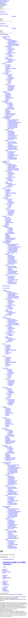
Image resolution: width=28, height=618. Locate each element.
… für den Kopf (8, 74)
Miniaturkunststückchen (13, 149)
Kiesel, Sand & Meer (12, 143)
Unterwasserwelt (11, 136)
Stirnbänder (10, 77)
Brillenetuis (10, 89)
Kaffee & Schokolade (12, 146)
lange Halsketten (11, 42)
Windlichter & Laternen (10, 113)
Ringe (6, 57)
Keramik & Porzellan (10, 108)
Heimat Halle (11, 139)
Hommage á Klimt (12, 493)
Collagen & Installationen (10, 68)
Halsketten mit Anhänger (13, 44)
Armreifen (10, 55)
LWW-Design (12, 594)
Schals (9, 81)
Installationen (11, 107)
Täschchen (10, 90)
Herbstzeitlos (11, 145)
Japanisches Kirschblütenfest (14, 122)
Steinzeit (10, 144)
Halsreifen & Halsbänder (13, 297)
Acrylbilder (7, 64)
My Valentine (11, 154)
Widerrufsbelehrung (7, 571)
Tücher (9, 80)
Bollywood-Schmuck (12, 138)
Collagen (10, 106)
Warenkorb (14, 16)
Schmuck (5, 37)
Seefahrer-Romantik (12, 157)
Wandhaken (8, 111)
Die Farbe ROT (11, 133)
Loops (9, 83)
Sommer (7, 129)
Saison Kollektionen (7, 117)
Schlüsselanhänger (9, 97)
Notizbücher (8, 96)
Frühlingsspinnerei (12, 121)
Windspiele (7, 112)
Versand (4, 570)
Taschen (7, 84)
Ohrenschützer (11, 78)
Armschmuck (8, 53)
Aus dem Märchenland (13, 155)
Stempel (7, 99)
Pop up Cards (8, 70)
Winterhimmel (11, 152)
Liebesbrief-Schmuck (12, 124)
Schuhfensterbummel (12, 135)
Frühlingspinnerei (12, 466)
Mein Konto (2, 11)
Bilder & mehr (8, 102)
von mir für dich (6, 36)
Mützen (9, 75)
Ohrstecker (10, 50)
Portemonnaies (11, 88)
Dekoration (5, 101)
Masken (7, 69)
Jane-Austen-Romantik (13, 468)
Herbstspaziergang (12, 141)
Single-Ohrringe (11, 52)
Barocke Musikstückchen (13, 119)
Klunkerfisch (19, 594)
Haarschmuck (8, 62)
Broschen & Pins (11, 59)
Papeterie (5, 91)
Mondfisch (5, 583)
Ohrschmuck (8, 46)
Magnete (7, 100)
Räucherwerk (8, 116)
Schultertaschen (11, 85)
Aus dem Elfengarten (12, 125)
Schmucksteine (6, 584)
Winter (6, 150)
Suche (1, 6)
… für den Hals (8, 79)
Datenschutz (5, 581)
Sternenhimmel (11, 132)
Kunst (4, 63)
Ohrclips (10, 51)
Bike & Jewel (11, 128)
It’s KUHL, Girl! (11, 151)
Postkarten (7, 92)
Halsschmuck (8, 39)
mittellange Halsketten (13, 294)
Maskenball (10, 156)
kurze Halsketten (11, 40)
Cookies (4, 582)
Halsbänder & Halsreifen (13, 45)
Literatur (7, 72)
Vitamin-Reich (11, 134)
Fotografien (7, 95)
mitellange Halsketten (12, 41)
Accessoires (5, 73)
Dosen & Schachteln (9, 114)
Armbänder (10, 56)
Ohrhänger (10, 47)
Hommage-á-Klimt (12, 147)
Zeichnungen (8, 66)
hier (20, 605)
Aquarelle (7, 67)
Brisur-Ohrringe (11, 48)
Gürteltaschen (11, 86)
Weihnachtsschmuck (12, 158)
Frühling (7, 118)
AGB (4, 572)
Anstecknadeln (8, 58)
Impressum (5, 569)
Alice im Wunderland (12, 127)
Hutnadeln (10, 61)
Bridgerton (10, 130)
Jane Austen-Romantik (13, 123)
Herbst (6, 140)
